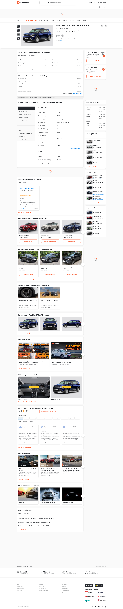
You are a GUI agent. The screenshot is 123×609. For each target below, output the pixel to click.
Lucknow (88, 121)
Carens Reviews (25, 447)
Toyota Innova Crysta (97, 180)
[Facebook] (92, 607)
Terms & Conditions (20, 588)
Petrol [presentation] (24, 182)
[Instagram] (102, 607)
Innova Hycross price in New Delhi (98, 194)
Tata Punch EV (96, 221)
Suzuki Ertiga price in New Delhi (98, 178)
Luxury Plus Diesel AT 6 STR (30, 20)
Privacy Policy (19, 590)
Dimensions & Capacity (23, 117)
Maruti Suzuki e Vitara (98, 211)
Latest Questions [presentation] (26, 513)
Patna (87, 125)
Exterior (20, 127)
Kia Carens (95, 186)
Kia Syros (95, 155)
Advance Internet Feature (24, 139)
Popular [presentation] (88, 136)
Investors (18, 594)
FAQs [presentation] (19, 513)
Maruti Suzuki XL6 (67, 235)
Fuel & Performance (23, 111)
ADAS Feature (22, 136)
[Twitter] (95, 607)
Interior (20, 123)
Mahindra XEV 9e (97, 216)
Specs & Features (43, 20)
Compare (36, 208)
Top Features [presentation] (32, 55)
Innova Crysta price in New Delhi (98, 183)
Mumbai (88, 109)
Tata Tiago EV (96, 226)
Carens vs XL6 (71, 241)
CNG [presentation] (30, 182)
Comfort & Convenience (23, 120)
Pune (87, 111)
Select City (102, 7)
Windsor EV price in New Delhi (98, 199)
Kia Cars (92, 166)
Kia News (25, 479)
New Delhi (67, 36)
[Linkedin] (105, 607)
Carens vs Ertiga (28, 241)
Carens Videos (25, 368)
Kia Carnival (96, 161)
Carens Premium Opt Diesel (27, 188)
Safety (20, 130)
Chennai (88, 116)
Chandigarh (88, 127)
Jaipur (87, 123)
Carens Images (25, 333)
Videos (78, 20)
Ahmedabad (88, 118)
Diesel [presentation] (19, 182)
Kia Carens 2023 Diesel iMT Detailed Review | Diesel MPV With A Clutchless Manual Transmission (66, 361)
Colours (65, 20)
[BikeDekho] (89, 592)
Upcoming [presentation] (95, 136)
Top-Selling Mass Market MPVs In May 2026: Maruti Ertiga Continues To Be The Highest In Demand (71, 470)
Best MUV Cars (93, 202)
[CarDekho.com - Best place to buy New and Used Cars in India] (23, 2)
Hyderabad (88, 114)
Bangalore (88, 107)
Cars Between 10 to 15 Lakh (48, 502)
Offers (59, 20)
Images (53, 20)
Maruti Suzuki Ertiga (24, 235)
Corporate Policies (20, 592)
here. (61, 40)
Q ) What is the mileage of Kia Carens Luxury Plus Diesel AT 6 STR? (34, 522)
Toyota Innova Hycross (98, 191)
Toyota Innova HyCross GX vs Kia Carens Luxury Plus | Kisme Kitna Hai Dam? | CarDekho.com (32, 361)
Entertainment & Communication (25, 133)
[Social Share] (105, 25)
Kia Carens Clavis (45, 235)
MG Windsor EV (96, 196)
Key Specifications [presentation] (22, 55)
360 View (72, 20)
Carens (19, 20)
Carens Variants (25, 212)
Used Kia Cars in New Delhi (27, 279)
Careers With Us (20, 586)
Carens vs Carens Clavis (50, 241)
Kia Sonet (95, 150)
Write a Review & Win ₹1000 (48, 411)
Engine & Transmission (23, 108)
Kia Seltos (95, 145)
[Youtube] (99, 607)
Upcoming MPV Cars (68, 502)
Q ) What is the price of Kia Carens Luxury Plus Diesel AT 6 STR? (33, 525)
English (89, 2)
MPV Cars (21, 502)
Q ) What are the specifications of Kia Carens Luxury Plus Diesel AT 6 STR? (36, 518)
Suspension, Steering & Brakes (25, 114)
